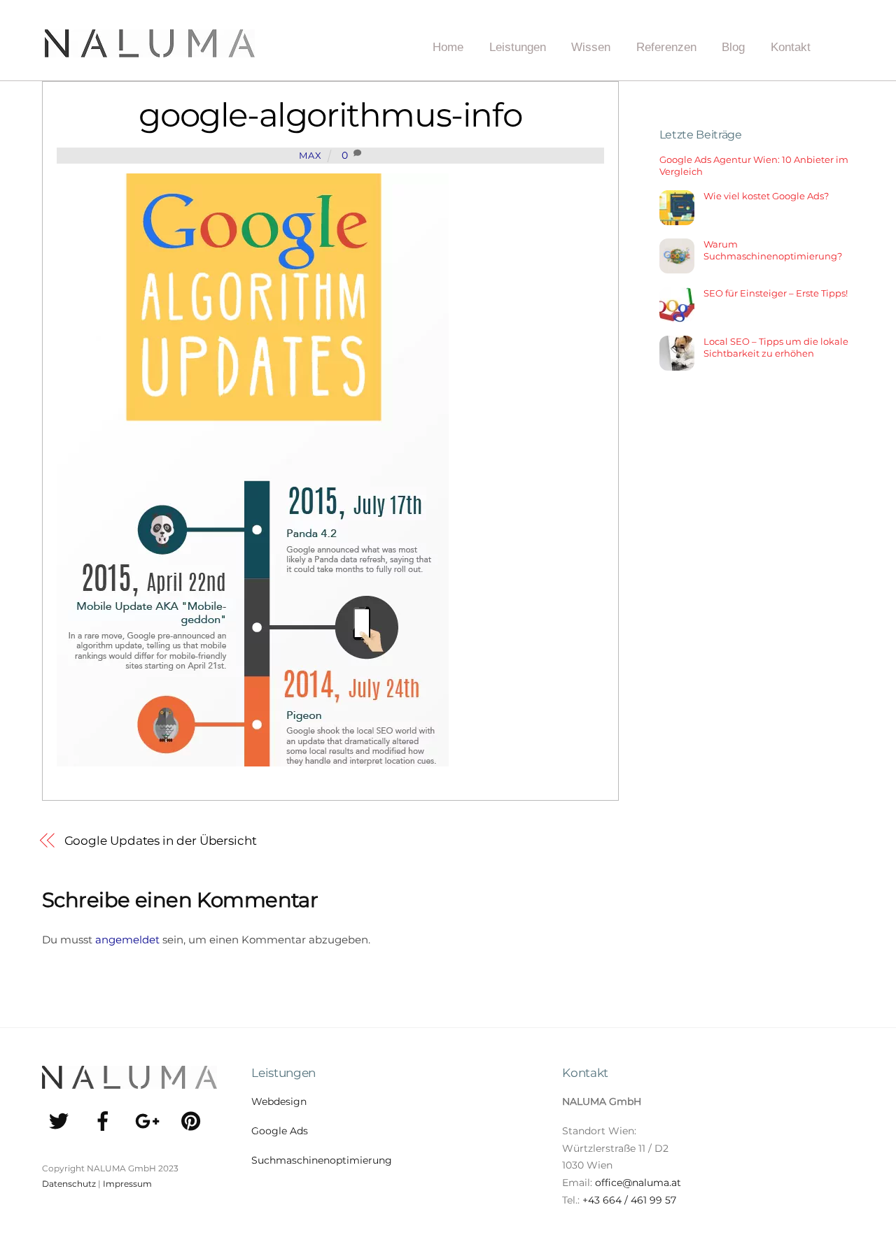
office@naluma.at (638, 1182)
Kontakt (791, 47)
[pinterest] (193, 1120)
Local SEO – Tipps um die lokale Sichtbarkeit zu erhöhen (776, 347)
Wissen (590, 47)
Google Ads (279, 1130)
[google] (149, 1120)
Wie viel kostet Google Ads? (766, 195)
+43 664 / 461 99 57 (629, 1200)
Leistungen (517, 47)
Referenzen (666, 47)
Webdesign (279, 1101)
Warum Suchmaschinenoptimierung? (773, 250)
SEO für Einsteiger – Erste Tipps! (776, 293)
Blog (733, 47)
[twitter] (61, 1120)
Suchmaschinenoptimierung (321, 1160)
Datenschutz (69, 1183)
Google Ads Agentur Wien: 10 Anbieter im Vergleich (753, 165)
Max (310, 155)
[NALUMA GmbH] (150, 52)
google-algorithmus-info (330, 115)
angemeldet (127, 939)
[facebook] (105, 1120)
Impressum (127, 1183)
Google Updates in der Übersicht (160, 840)
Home (448, 47)
